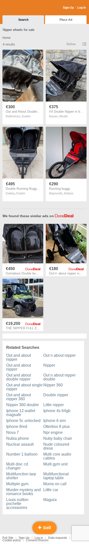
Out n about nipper (59, 355)
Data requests (57, 538)
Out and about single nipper (24, 387)
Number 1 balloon (22, 454)
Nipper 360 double (22, 405)
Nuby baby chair (57, 438)
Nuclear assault (20, 444)
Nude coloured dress (56, 446)
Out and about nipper (18, 357)
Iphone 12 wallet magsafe (20, 413)
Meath (63, 116)
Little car (50, 490)
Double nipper (55, 395)
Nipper (49, 365)
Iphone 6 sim (54, 420)
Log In (81, 7)
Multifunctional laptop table (56, 476)
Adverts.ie (21, 8)
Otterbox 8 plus (56, 426)
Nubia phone (17, 438)
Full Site (7, 538)
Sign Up (68, 7)
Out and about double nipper (18, 377)
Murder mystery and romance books (23, 492)
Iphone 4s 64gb (56, 411)
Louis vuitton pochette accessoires (17, 504)
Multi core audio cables (57, 456)
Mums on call (55, 484)
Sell (46, 527)
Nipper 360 (53, 385)
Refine (71, 44)
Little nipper (53, 405)
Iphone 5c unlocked (23, 420)
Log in (39, 538)
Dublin (26, 116)
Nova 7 (12, 432)
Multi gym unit (55, 464)
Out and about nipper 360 (18, 397)
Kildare (68, 193)
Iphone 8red (16, 426)
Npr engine (53, 432)
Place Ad (66, 19)
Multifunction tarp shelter (21, 476)
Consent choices (37, 540)
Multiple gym (17, 484)
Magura (50, 500)
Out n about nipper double (59, 377)
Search (23, 19)
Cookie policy (11, 540)
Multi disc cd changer (17, 466)
